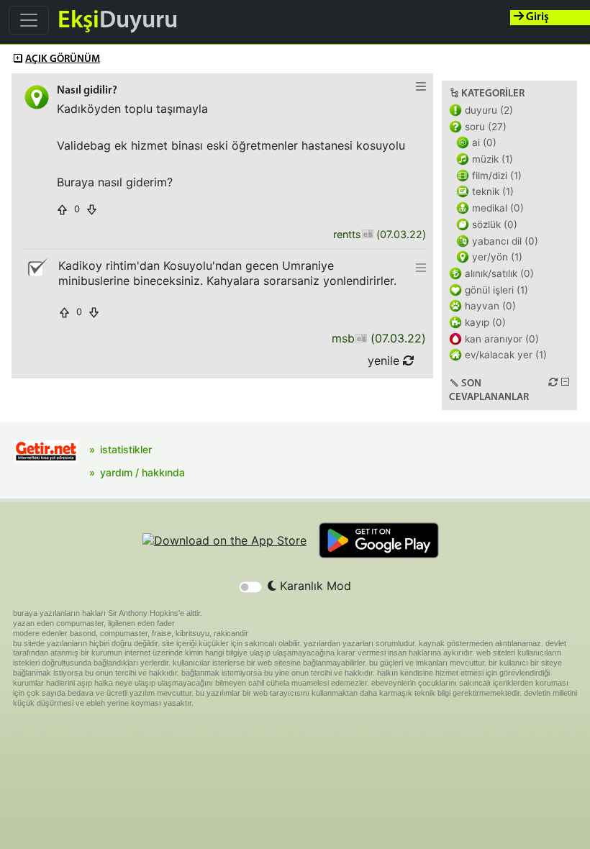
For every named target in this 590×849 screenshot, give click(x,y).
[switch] (250, 587)
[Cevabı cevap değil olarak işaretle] (37, 268)
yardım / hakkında (142, 472)
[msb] (361, 338)
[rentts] (367, 235)
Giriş (536, 17)
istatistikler (126, 449)
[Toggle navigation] (29, 20)
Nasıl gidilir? (87, 90)
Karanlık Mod (313, 585)
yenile (385, 360)
